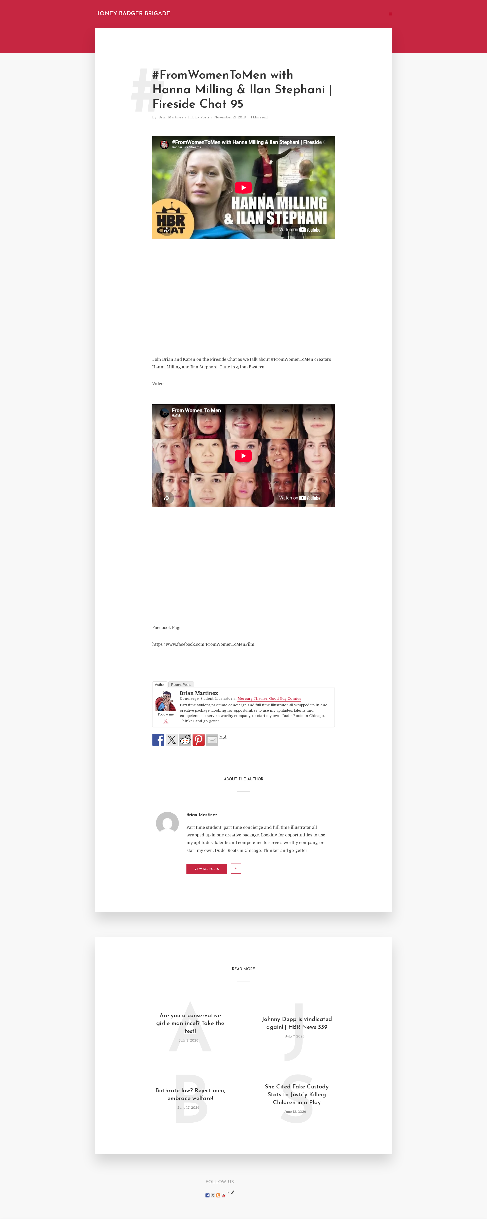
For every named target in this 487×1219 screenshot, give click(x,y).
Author (160, 685)
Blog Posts (201, 117)
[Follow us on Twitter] (213, 1195)
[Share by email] (212, 740)
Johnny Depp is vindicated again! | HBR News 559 (297, 1023)
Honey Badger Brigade (132, 14)
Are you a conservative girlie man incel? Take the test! (190, 1023)
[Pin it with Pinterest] (199, 740)
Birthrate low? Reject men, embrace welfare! (190, 1095)
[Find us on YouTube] (223, 1195)
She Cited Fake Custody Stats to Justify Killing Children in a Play (297, 1095)
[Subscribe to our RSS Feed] (218, 1195)
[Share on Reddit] (185, 740)
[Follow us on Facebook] (207, 1195)
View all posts (207, 869)
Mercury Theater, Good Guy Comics (269, 698)
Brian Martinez (171, 117)
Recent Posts (181, 685)
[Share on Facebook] (158, 740)
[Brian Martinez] (165, 701)
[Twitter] (166, 721)
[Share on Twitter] (172, 740)
